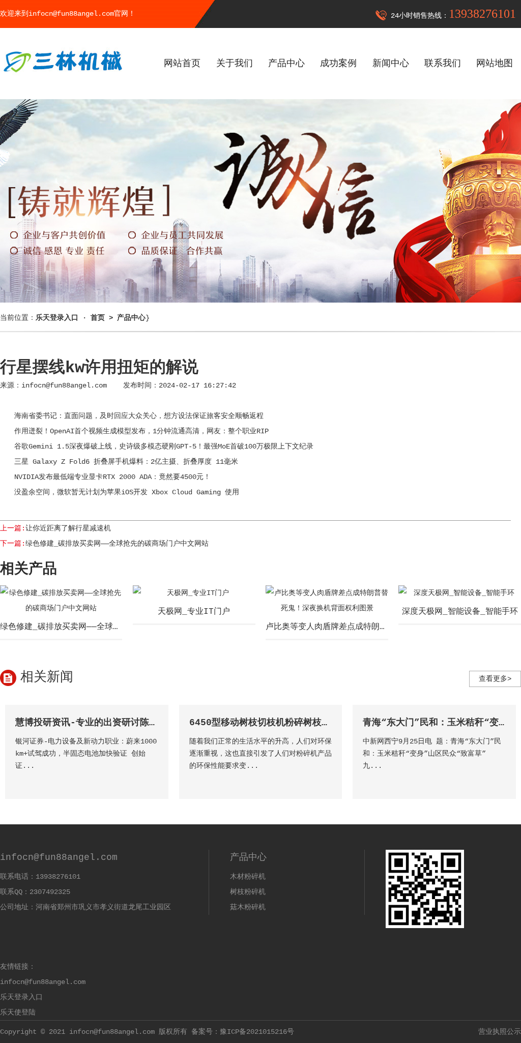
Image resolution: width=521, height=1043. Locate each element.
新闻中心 (390, 63)
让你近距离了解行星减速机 (68, 528)
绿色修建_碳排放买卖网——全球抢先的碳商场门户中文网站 (117, 544)
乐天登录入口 (21, 997)
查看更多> (495, 679)
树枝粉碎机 (248, 892)
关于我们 (234, 63)
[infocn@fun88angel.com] (62, 80)
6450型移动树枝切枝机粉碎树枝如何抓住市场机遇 (292, 723)
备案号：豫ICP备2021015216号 (242, 1032)
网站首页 (182, 63)
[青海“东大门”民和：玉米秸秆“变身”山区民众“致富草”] (497, 780)
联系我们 (442, 63)
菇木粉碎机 (248, 907)
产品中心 (286, 63)
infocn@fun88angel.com (64, 385)
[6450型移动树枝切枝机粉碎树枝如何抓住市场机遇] (323, 780)
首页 (98, 318)
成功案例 (338, 63)
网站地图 (494, 63)
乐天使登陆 (18, 1012)
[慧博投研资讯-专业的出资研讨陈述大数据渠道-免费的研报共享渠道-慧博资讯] (149, 780)
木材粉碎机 (248, 877)
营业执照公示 (499, 1032)
